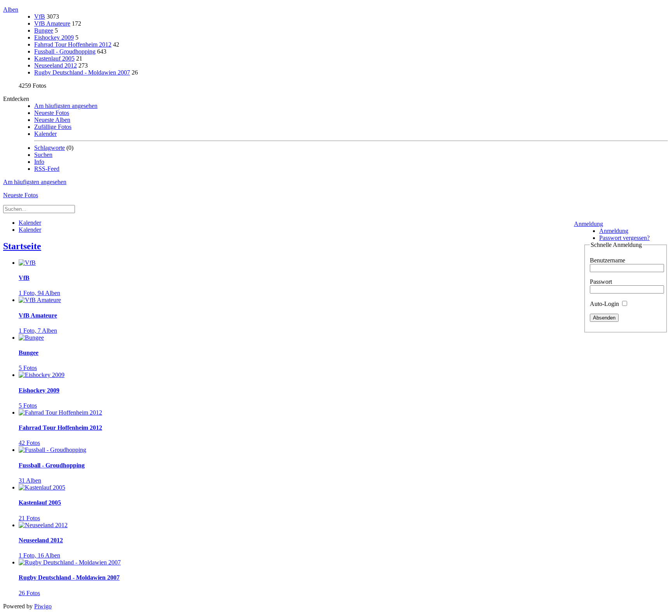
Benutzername (607, 260)
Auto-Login (605, 303)
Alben (10, 9)
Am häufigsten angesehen (65, 105)
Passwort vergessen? (624, 237)
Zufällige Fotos (52, 126)
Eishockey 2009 (54, 37)
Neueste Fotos (51, 112)
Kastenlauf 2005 (54, 58)
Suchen (43, 154)
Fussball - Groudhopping (65, 51)
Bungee (43, 30)
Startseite (22, 246)
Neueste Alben (52, 119)
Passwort (601, 281)
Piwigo (43, 606)
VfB (39, 16)
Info (39, 161)
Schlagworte (49, 147)
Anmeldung (588, 224)
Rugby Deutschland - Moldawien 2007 (82, 72)
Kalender (45, 133)
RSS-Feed (46, 168)
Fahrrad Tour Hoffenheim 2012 (72, 44)
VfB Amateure (52, 23)
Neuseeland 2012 (55, 65)
